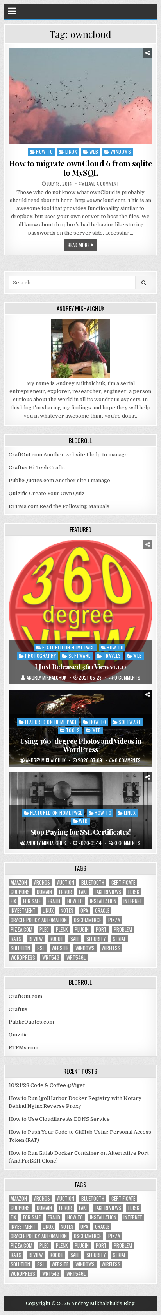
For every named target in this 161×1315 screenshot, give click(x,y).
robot (56, 938)
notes (67, 910)
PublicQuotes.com (31, 480)
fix (13, 901)
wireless (111, 948)
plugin (82, 929)
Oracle (102, 910)
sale (74, 938)
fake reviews (108, 891)
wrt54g (50, 957)
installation (103, 901)
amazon (19, 882)
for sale (32, 901)
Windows (121, 151)
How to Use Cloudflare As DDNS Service (59, 1119)
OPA (84, 910)
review (36, 938)
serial (119, 938)
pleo (44, 929)
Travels (112, 655)
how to (75, 901)
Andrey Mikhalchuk (46, 677)
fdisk (133, 891)
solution (20, 948)
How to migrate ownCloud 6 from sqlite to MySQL (80, 168)
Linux (71, 151)
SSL (41, 948)
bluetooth (92, 882)
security (96, 938)
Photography (40, 655)
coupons (20, 891)
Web (93, 151)
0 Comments (127, 677)
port (101, 929)
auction (65, 882)
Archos (42, 882)
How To (44, 151)
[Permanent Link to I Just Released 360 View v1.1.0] (80, 612)
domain (44, 891)
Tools (73, 730)
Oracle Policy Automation (39, 920)
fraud (54, 901)
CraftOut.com (25, 455)
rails (16, 938)
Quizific (18, 493)
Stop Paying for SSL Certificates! (80, 832)
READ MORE (78, 245)
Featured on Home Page (68, 647)
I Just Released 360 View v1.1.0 (80, 666)
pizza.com (21, 929)
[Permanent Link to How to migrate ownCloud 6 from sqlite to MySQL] (80, 96)
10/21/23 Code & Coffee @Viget (47, 1085)
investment (23, 910)
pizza (114, 920)
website (60, 948)
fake (83, 891)
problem (123, 929)
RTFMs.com (23, 506)
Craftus (18, 467)
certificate (123, 882)
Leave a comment (102, 183)
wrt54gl (76, 957)
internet (132, 901)
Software (79, 655)
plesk (62, 929)
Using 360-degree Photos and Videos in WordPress (80, 745)
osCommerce (87, 920)
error (65, 891)
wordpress (23, 957)
